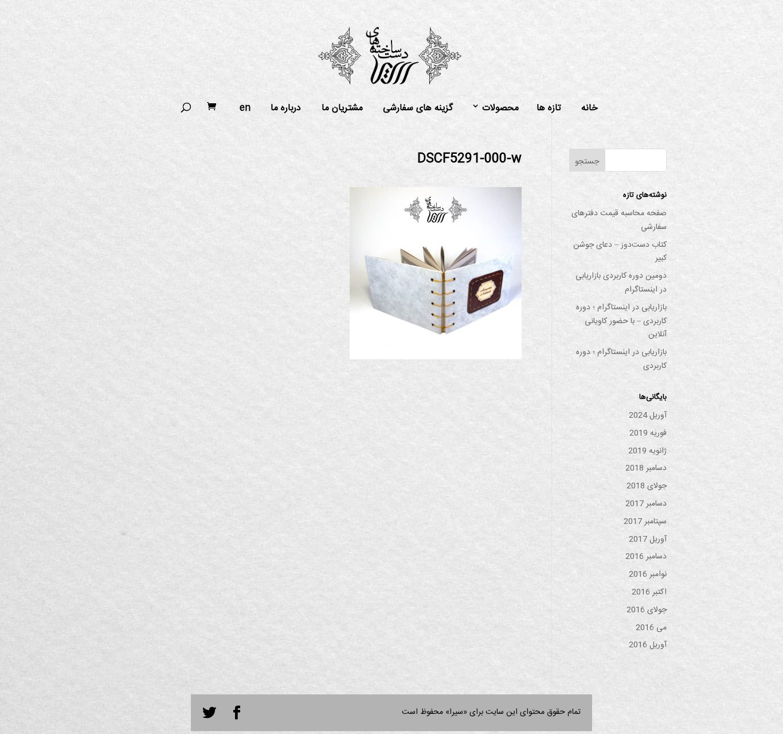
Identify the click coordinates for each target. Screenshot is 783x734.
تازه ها (549, 108)
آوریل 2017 (648, 539)
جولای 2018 (647, 486)
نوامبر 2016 (648, 574)
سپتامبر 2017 (645, 522)
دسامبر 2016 (646, 557)
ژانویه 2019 (647, 451)
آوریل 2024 (648, 415)
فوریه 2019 (648, 433)
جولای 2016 (647, 610)
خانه (589, 108)
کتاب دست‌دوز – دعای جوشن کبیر (620, 252)
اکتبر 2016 (649, 592)
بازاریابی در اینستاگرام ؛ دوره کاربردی (621, 359)
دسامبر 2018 (646, 468)
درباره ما (286, 108)
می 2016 (651, 628)
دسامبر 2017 (646, 504)
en (245, 108)
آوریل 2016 (648, 645)
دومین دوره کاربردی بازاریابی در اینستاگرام (621, 283)
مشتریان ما (342, 108)
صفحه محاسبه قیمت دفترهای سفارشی (619, 220)
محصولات (500, 108)
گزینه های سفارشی (418, 108)
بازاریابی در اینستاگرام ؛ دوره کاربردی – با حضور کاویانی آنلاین (621, 321)
